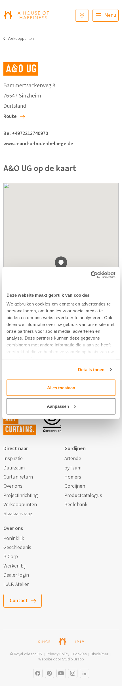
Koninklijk (13, 538)
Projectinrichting (20, 495)
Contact (19, 600)
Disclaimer (99, 654)
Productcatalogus (83, 495)
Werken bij (14, 566)
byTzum (72, 468)
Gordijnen (74, 486)
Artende (72, 459)
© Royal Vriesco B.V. (26, 654)
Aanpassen (58, 406)
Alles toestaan (61, 387)
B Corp (10, 557)
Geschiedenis (17, 547)
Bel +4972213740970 (25, 133)
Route (10, 116)
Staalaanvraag (18, 514)
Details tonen (91, 369)
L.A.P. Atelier (16, 584)
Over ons (12, 486)
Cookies (80, 654)
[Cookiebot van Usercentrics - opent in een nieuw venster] (90, 275)
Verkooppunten (21, 38)
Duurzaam (14, 468)
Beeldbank (75, 505)
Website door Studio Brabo (61, 659)
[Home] (26, 15)
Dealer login (16, 575)
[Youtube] (61, 673)
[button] (61, 265)
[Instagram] (38, 673)
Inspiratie (13, 459)
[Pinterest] (49, 673)
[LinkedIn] (84, 673)
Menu (110, 15)
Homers (72, 477)
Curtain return (18, 477)
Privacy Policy (58, 654)
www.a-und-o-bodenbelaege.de (38, 143)
